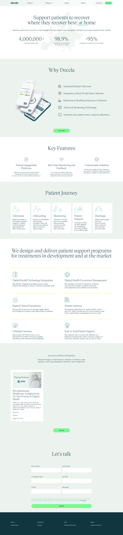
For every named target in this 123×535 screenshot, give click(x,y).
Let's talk (61, 131)
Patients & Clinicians (70, 525)
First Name (35, 466)
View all (61, 430)
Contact (108, 3)
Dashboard (99, 3)
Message (65, 487)
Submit (61, 506)
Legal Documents (96, 525)
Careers (66, 3)
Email (33, 487)
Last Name (66, 466)
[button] (30, 3)
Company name (37, 476)
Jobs (65, 522)
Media (92, 522)
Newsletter (40, 522)
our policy (83, 500)
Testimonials (14, 525)
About (12, 522)
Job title (65, 476)
